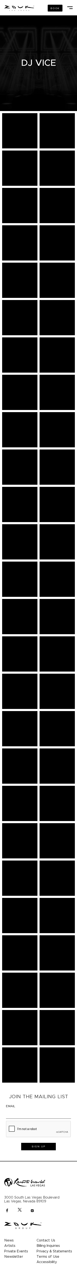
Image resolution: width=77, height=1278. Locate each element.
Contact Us (46, 1240)
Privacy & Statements (54, 1251)
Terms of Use (48, 1256)
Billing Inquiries (48, 1245)
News (9, 1240)
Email (10, 1106)
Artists (9, 1245)
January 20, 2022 (38, 70)
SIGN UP (39, 1146)
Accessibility (47, 1262)
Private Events (16, 1251)
